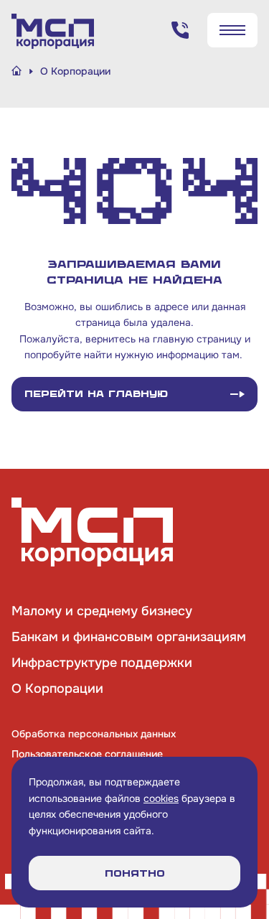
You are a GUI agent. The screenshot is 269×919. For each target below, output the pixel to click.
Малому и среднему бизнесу (101, 611)
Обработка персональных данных (93, 733)
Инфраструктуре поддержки (101, 663)
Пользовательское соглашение (87, 753)
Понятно (135, 873)
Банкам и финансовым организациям (128, 637)
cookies (161, 798)
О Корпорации (57, 688)
